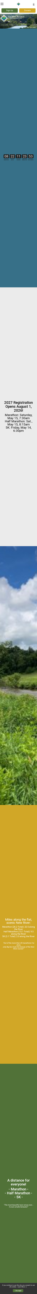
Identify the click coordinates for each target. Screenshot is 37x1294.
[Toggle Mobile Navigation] (2, 4)
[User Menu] (33, 4)
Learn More (21, 1287)
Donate (27, 10)
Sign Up (9, 10)
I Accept (18, 1291)
